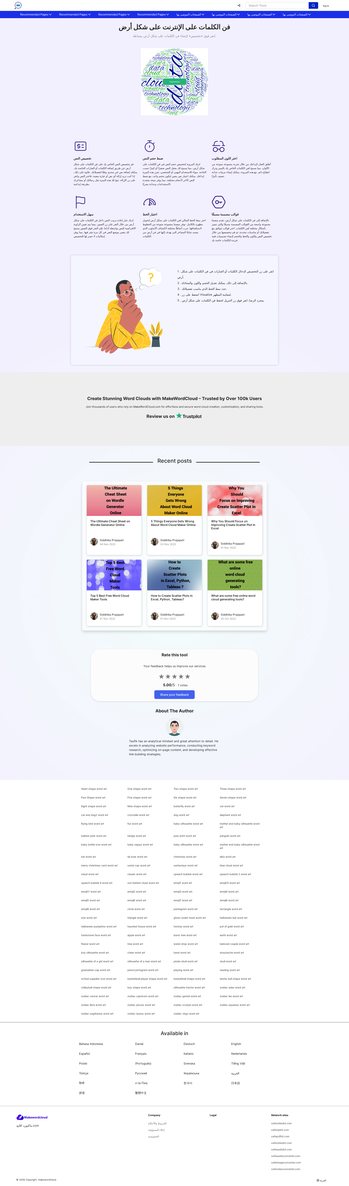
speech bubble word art (188, 874)
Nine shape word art (139, 806)
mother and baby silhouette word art (240, 825)
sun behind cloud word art (143, 882)
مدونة (326, 5)
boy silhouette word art (95, 952)
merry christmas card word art (99, 865)
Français (141, 1053)
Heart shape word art (94, 788)
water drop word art (186, 943)
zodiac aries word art (232, 987)
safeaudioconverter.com (285, 1155)
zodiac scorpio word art (188, 1004)
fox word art (134, 823)
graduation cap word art (95, 970)
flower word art (90, 943)
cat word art (227, 806)
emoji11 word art (91, 891)
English (236, 1044)
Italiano (189, 1053)
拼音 (82, 1093)
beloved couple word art (234, 943)
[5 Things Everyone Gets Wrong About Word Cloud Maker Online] (174, 500)
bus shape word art (139, 987)
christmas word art (185, 856)
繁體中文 (141, 1093)
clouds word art (136, 874)
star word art (89, 917)
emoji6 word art (136, 900)
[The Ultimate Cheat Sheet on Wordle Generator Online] (114, 500)
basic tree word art (185, 935)
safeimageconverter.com (286, 1162)
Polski (83, 1063)
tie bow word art (137, 856)
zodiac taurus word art (141, 1013)
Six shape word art (185, 797)
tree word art (135, 943)
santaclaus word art (186, 865)
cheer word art (136, 952)
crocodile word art (138, 814)
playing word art (183, 970)
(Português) (143, 1063)
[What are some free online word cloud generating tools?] (235, 575)
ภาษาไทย (141, 1083)
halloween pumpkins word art (99, 926)
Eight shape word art (93, 806)
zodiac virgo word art (186, 1013)
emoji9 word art (90, 909)
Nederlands (239, 1053)
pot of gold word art (232, 926)
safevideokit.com (281, 1123)
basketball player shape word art (147, 978)
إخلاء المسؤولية (156, 1129)
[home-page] (18, 5)
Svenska (189, 1063)
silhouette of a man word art (144, 961)
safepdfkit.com (280, 1136)
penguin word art (230, 835)
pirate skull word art (186, 961)
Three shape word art (233, 788)
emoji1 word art (183, 882)
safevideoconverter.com (285, 1169)
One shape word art (139, 788)
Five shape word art (139, 797)
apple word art (136, 935)
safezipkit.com (280, 1129)
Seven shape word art (233, 797)
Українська (191, 1073)
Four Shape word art (93, 797)
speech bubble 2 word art (235, 874)
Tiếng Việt (238, 1063)
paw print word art (185, 835)
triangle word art (137, 917)
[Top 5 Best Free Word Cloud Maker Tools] (114, 575)
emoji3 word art (183, 891)
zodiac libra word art (93, 1004)
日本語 (235, 1083)
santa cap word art (138, 865)
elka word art (228, 856)
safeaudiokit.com (281, 1149)
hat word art (88, 856)
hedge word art (136, 835)
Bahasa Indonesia (91, 1044)
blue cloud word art (231, 865)
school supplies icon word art (98, 978)
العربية (235, 1073)
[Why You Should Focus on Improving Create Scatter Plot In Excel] (235, 500)
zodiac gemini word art (187, 996)
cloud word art (90, 874)
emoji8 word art (229, 900)
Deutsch (189, 1044)
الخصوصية (153, 1136)
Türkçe (83, 1073)
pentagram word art (186, 909)
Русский (141, 1073)
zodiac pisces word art (141, 1004)
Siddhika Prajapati (112, 540)
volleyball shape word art (96, 987)
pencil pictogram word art (142, 970)
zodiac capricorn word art (142, 996)
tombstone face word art (96, 935)
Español (84, 1053)
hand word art (182, 952)
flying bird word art (92, 823)
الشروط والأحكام (157, 1123)
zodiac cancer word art (95, 996)
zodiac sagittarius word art (97, 1013)
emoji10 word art (230, 882)
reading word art (230, 970)
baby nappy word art (140, 844)
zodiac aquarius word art (235, 1004)
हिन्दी (81, 1083)
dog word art (181, 814)
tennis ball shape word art (235, 978)
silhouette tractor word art (189, 987)
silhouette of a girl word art (97, 961)
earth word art (228, 935)
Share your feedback (174, 694)
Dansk (139, 1044)
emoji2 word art (136, 891)
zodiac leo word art (231, 996)
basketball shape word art (189, 978)
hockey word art (183, 926)
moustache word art (232, 952)
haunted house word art (141, 926)
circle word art (136, 909)
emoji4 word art (229, 891)
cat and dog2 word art (94, 814)
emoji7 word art (183, 900)
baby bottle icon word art (96, 844)
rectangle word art (231, 909)
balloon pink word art (93, 835)
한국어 (188, 1083)
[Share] (239, 5)
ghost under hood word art (190, 917)
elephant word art (230, 814)
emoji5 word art (90, 900)
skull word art (228, 961)
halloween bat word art (233, 917)
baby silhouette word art (188, 823)
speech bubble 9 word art (96, 882)
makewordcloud (47, 1179)
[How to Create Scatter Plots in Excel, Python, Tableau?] (174, 575)
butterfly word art (184, 806)
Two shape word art (186, 788)
